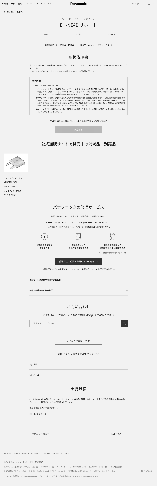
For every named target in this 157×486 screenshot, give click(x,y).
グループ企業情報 (37, 462)
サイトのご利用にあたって (77, 467)
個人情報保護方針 (116, 467)
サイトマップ (61, 467)
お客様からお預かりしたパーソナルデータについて (48, 471)
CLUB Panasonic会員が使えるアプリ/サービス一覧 (21, 467)
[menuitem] (4, 4)
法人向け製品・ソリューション (16, 462)
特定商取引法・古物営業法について (79, 471)
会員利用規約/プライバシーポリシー (16, 471)
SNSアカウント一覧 (47, 467)
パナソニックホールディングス (104, 471)
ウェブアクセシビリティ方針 (98, 467)
